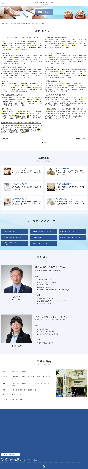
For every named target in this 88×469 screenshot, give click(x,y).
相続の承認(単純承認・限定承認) (55, 95)
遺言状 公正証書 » (81, 139)
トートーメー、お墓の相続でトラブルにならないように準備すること (21, 38)
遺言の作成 (4, 81)
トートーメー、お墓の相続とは (54, 53)
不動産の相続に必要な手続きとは (11, 95)
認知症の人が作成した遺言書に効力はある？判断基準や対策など (21, 123)
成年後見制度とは (6, 53)
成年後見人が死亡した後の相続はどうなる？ (15, 67)
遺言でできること (50, 67)
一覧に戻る (44, 143)
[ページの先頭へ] (85, 461)
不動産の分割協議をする (52, 81)
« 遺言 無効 (4, 139)
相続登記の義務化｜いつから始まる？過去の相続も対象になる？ (65, 109)
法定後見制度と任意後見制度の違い (56, 37)
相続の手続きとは (6, 109)
